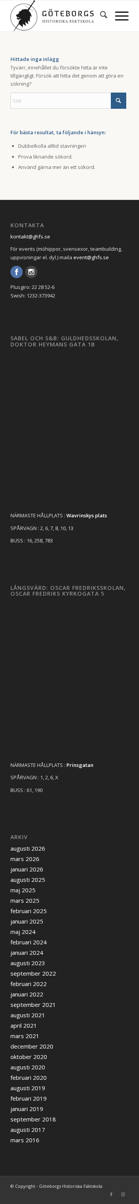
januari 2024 (26, 952)
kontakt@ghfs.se (30, 236)
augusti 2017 (27, 1129)
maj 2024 (23, 932)
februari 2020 (28, 1077)
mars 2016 (24, 1140)
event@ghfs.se (91, 257)
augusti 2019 (27, 1088)
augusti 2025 (27, 879)
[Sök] (99, 15)
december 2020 (31, 1046)
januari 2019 (26, 1109)
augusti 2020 (27, 1067)
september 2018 (33, 1119)
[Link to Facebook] (111, 1194)
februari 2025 (28, 911)
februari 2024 (28, 942)
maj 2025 (23, 890)
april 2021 (23, 1025)
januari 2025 (26, 921)
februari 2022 (28, 984)
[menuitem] (99, 15)
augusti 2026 (27, 848)
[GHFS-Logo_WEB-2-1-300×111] (57, 15)
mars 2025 (24, 900)
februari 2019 (28, 1098)
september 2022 (33, 973)
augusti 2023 (27, 963)
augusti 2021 (27, 1015)
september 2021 (33, 1004)
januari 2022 (26, 994)
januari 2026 (26, 869)
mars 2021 (24, 1036)
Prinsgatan (79, 765)
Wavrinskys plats (86, 515)
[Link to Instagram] (123, 1194)
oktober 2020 (28, 1056)
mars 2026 (24, 859)
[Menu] (118, 15)
